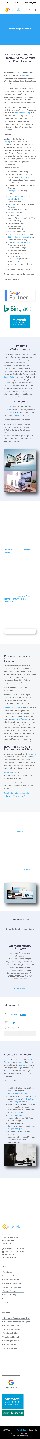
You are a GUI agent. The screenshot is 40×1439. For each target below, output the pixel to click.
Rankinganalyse (14, 191)
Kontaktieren (8, 773)
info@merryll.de (10, 1254)
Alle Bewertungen (20, 988)
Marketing (26, 391)
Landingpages (23, 177)
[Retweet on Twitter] (10, 1028)
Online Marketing (9, 1295)
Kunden (7, 397)
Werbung (7, 410)
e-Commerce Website (11, 1276)
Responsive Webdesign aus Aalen (16, 1318)
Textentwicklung (13, 196)
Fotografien (12, 204)
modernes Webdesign (23, 113)
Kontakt (6, 1302)
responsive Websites (19, 719)
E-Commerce (23, 234)
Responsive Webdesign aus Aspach (16, 1322)
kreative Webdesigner (16, 1115)
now (11, 1023)
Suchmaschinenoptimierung (22, 237)
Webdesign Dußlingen (11, 1333)
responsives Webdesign (19, 683)
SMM (18, 199)
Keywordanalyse (14, 212)
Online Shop (12, 234)
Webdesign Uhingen (10, 1348)
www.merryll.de (10, 1257)
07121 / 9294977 (17, 1249)
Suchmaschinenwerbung (21, 242)
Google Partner (9, 377)
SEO (9, 237)
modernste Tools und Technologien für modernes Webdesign (19, 599)
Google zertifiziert (28, 1099)
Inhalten (12, 695)
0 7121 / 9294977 (13, 3)
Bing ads (18, 1102)
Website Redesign (10, 1291)
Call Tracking (15, 259)
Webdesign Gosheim (11, 1341)
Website (27, 870)
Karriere (6, 1298)
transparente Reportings (16, 1129)
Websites (20, 831)
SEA (9, 242)
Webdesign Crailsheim (11, 1329)
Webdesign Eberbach (11, 1337)
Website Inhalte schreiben (12, 1280)
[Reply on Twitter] (6, 1028)
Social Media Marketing (12, 1287)
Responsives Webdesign (13, 708)
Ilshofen (22, 360)
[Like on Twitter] (14, 1028)
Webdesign (26, 75)
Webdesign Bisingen (11, 1325)
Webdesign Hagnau (10, 1344)
